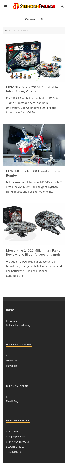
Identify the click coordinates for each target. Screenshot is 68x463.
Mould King (12, 360)
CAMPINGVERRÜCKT (17, 441)
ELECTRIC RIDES (15, 446)
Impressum (12, 321)
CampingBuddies (15, 436)
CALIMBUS (12, 431)
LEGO (9, 355)
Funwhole (11, 365)
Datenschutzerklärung (18, 325)
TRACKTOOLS (13, 452)
